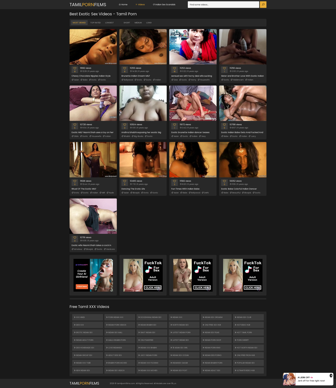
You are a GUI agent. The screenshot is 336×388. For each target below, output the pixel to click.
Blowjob (136, 192)
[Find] (263, 4)
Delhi (206, 192)
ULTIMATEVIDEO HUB (245, 370)
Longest (109, 22)
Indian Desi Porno (213, 355)
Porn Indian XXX (115, 317)
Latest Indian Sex (180, 340)
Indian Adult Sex (212, 370)
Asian (76, 79)
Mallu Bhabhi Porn (117, 340)
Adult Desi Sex (115, 355)
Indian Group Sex (84, 355)
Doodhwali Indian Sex (150, 317)
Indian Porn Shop (212, 340)
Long (149, 22)
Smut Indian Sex (147, 332)
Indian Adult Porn (84, 340)
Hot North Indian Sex (246, 347)
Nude (111, 192)
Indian (158, 79)
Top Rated (95, 22)
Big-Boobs (138, 136)
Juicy (253, 136)
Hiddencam (238, 79)
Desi (176, 79)
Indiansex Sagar (180, 363)
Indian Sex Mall (115, 332)
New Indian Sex (83, 370)
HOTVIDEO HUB (243, 325)
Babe (85, 79)
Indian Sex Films (211, 332)
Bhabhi (127, 136)
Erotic (94, 79)
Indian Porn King (212, 347)
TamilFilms (88, 4)
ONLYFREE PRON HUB (245, 355)
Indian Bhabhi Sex (148, 325)
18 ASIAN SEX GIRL (180, 347)
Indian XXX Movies (148, 370)
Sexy (203, 136)
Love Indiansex (115, 347)
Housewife (205, 79)
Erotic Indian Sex (84, 332)
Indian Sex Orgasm (213, 317)
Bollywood (128, 79)
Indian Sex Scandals (165, 4)
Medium (138, 22)
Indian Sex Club (243, 317)
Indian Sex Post (179, 370)
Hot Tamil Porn (244, 332)
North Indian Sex (180, 325)
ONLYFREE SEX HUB (212, 325)
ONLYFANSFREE (146, 340)
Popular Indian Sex (245, 363)
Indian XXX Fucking (149, 363)
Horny (193, 79)
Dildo (76, 136)
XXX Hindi (80, 317)
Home (124, 4)
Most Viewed (79, 22)
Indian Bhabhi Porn (213, 363)
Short (127, 22)
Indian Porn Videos (117, 325)
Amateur (78, 249)
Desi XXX (80, 325)
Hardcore (110, 249)
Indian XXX (177, 317)
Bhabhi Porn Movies (117, 363)
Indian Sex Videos (116, 370)
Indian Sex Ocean (180, 355)
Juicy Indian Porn (148, 355)
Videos (141, 4)
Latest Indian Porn (181, 332)
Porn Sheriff (242, 340)
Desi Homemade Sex (85, 347)
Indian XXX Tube (83, 363)
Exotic (103, 79)
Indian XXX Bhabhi (148, 347)
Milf (103, 192)
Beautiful (236, 192)
